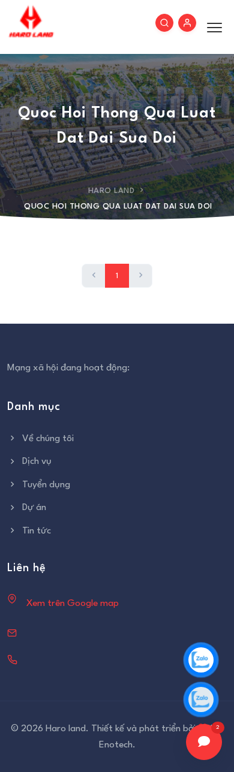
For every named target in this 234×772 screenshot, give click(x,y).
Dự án (34, 507)
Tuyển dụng (46, 485)
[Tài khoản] (187, 23)
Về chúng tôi (48, 439)
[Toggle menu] (211, 27)
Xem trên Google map (72, 603)
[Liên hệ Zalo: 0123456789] (201, 660)
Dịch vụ (37, 461)
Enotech (116, 745)
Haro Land (111, 191)
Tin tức (36, 531)
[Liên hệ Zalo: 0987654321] (201, 699)
